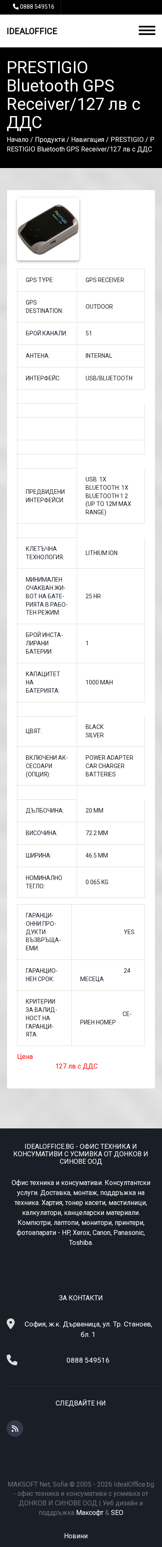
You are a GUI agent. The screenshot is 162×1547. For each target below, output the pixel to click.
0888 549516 (37, 6)
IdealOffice (32, 31)
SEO (117, 1513)
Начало (18, 140)
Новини (76, 1536)
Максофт (89, 1513)
